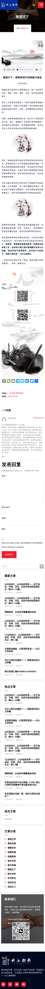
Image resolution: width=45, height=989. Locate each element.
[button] (34, 5)
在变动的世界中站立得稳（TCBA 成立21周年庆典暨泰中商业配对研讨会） (22, 783)
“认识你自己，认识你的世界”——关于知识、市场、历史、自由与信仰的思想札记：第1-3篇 (22, 637)
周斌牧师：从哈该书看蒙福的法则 (20, 612)
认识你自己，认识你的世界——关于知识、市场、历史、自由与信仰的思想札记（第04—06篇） (22, 623)
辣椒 (13, 393)
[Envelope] (3, 984)
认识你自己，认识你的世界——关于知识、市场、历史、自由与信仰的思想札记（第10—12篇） (22, 586)
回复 (3, 456)
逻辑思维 (19, 393)
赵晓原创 (19, 592)
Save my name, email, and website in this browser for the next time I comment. (22, 545)
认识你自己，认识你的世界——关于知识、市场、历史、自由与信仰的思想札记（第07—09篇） (22, 600)
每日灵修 (19, 675)
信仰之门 (19, 654)
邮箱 (4, 518)
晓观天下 (25, 28)
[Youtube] (17, 984)
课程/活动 (19, 788)
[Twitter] (10, 984)
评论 (4, 476)
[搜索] (42, 566)
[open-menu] (41, 5)
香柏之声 (19, 615)
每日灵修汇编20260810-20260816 (20, 671)
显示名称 (6, 507)
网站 (3, 529)
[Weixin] (23, 984)
